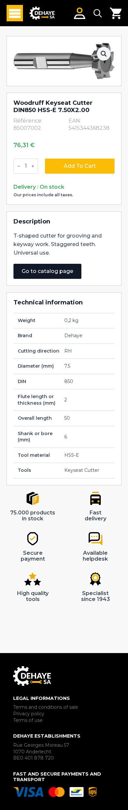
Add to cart (80, 166)
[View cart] (115, 13)
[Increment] (32, 166)
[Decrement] (18, 166)
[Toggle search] (97, 13)
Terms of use (28, 720)
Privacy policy (28, 714)
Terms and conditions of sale (45, 707)
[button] (104, 54)
